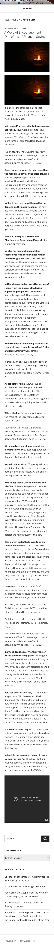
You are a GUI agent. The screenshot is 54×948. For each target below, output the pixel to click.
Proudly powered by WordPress (19, 940)
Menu (29, 8)
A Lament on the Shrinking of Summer (24, 886)
